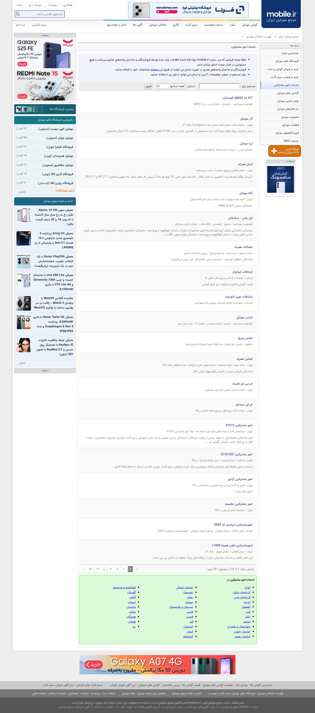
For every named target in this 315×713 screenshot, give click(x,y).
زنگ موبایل (128, 693)
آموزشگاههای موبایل (287, 133)
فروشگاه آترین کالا (62, 174)
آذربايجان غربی (242, 597)
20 (90, 569)
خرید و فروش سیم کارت (285, 77)
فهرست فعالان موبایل (258, 36)
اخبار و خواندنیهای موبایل (58, 201)
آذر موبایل (246, 118)
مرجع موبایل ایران (288, 36)
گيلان (133, 597)
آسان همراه (245, 164)
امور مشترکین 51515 (239, 425)
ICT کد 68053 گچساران (238, 98)
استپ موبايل (244, 317)
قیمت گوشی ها (191, 685)
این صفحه (157, 69)
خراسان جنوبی (242, 631)
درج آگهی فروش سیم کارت (58, 685)
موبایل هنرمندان (63, 156)
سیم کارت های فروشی (89, 685)
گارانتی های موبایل (288, 93)
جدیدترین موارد (290, 53)
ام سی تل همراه (242, 383)
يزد (134, 626)
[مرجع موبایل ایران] (281, 13)
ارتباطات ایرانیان (242, 272)
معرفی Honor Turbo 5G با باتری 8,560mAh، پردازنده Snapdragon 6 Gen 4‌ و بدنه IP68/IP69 (53, 324)
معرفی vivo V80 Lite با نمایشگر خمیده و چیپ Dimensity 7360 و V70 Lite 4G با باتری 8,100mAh (53, 282)
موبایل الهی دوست (61, 129)
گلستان (131, 592)
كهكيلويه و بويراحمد (124, 587)
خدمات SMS (291, 141)
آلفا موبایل (246, 193)
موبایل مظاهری (63, 165)
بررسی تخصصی (171, 685)
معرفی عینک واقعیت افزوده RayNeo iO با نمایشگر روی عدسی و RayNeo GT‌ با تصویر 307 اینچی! (54, 347)
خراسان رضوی (242, 636)
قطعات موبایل (290, 125)
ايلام (247, 617)
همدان (132, 622)
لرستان (132, 602)
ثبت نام (20, 25)
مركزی (132, 612)
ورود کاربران (39, 25)
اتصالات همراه (243, 247)
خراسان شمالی (184, 587)
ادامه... (21, 192)
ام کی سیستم (244, 404)
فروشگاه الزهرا (64, 147)
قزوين (189, 617)
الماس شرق (245, 338)
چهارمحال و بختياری (238, 626)
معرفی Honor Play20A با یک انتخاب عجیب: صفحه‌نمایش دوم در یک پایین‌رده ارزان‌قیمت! (53, 261)
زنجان (190, 597)
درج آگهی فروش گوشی (123, 685)
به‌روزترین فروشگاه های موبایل (55, 120)
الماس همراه (245, 359)
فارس (190, 612)
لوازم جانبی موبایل (288, 101)
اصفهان (246, 607)
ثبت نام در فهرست (219, 693)
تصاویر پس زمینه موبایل (151, 693)
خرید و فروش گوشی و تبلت (283, 69)
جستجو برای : (247, 86)
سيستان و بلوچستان (181, 607)
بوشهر (246, 622)
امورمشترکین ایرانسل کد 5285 (233, 524)
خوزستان (188, 592)
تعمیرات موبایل (290, 117)
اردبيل (247, 602)
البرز (248, 612)
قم (191, 622)
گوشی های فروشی (149, 685)
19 (97, 569)
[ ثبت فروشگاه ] (65, 190)
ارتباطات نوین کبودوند (239, 296)
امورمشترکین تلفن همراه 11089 (232, 545)
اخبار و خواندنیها (116, 25)
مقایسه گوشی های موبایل (217, 685)
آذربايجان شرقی (241, 592)
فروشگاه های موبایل (287, 61)
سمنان (189, 602)
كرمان (190, 631)
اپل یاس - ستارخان (240, 218)
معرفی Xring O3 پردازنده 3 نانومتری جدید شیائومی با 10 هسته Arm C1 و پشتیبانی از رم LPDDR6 (54, 240)
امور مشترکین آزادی (240, 479)
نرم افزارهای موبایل (288, 109)
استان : (190, 86)
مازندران (131, 607)
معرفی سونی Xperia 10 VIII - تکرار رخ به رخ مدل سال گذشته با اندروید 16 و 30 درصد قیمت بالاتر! (54, 217)
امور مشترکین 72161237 (236, 454)
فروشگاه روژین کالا (61, 183)
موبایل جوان (65, 138)
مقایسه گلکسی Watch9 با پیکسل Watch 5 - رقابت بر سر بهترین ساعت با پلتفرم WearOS (53, 303)
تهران (247, 587)
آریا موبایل (246, 143)
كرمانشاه (188, 636)
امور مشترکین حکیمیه (239, 504)
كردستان (188, 626)
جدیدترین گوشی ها (261, 685)
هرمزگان (131, 617)
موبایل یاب (241, 685)
